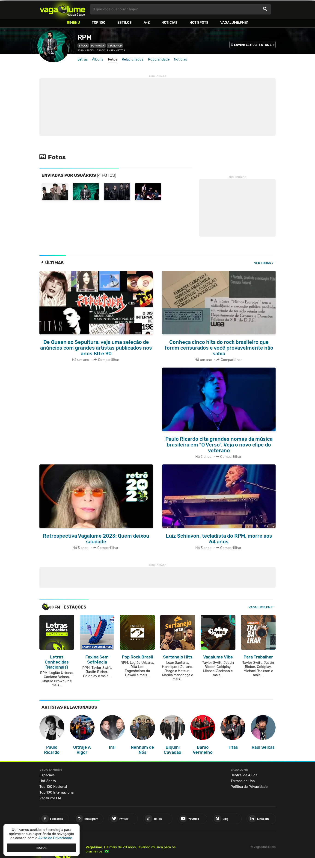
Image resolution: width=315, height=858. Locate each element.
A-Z (147, 22)
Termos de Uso (243, 781)
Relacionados (132, 59)
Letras (82, 59)
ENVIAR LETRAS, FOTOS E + (254, 44)
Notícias (169, 22)
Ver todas (262, 263)
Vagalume (62, 9)
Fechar (42, 847)
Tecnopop (115, 45)
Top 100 (98, 22)
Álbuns (97, 59)
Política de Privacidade (249, 787)
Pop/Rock (97, 45)
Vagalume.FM (232, 22)
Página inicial (86, 50)
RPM (84, 37)
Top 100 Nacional (53, 787)
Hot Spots (199, 22)
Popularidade (158, 59)
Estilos (124, 22)
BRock (83, 45)
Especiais (47, 775)
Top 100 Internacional (56, 792)
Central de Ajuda (244, 775)
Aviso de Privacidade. (55, 838)
